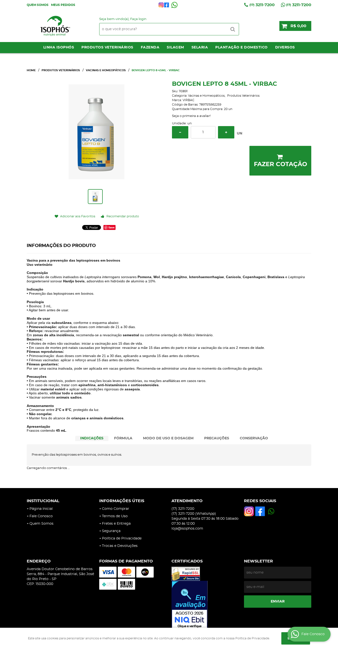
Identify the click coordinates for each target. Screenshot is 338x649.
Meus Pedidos (63, 4)
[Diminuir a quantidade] (180, 132)
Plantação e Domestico (241, 47)
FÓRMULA (123, 438)
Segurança (111, 531)
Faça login (138, 19)
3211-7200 (262, 5)
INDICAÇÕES (91, 438)
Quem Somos (37, 4)
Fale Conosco (41, 516)
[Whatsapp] (174, 5)
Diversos (285, 47)
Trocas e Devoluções (120, 546)
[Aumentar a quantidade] (226, 132)
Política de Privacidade (122, 538)
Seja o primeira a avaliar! (191, 116)
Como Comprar (115, 509)
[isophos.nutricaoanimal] (161, 4)
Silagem (175, 47)
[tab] (91, 438)
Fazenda (150, 47)
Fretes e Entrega (116, 523)
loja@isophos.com (187, 528)
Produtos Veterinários (107, 47)
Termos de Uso (115, 516)
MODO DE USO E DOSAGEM (168, 438)
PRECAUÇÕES (216, 438)
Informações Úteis (121, 501)
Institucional (43, 501)
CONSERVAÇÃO (254, 438)
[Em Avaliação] (205, 605)
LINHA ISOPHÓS (58, 47)
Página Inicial (41, 509)
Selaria (200, 47)
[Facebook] (166, 4)
